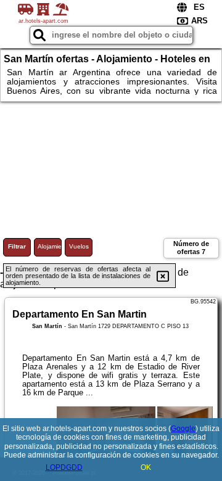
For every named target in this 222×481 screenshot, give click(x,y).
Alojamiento (50, 246)
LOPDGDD (64, 467)
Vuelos (79, 246)
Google (183, 428)
